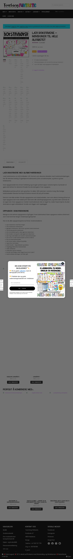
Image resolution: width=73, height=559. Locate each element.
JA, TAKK (22, 288)
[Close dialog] (62, 263)
